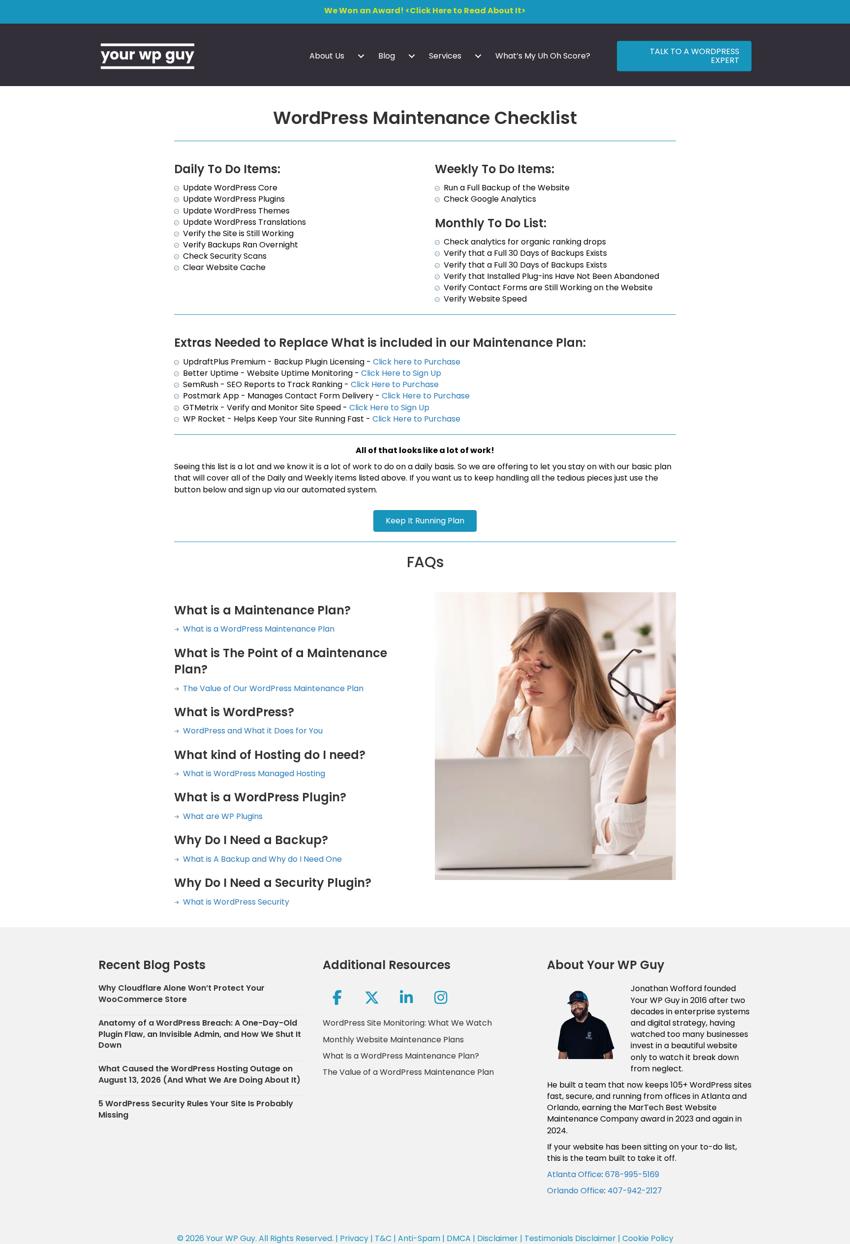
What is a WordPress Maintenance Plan (257, 629)
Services (445, 55)
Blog (386, 55)
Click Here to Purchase (395, 384)
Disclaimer (497, 1238)
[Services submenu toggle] (478, 56)
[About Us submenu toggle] (361, 56)
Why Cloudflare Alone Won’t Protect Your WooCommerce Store (181, 993)
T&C (383, 1238)
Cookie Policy (647, 1238)
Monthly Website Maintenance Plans (393, 1039)
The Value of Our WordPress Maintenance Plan (271, 688)
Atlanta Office (574, 1174)
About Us (326, 55)
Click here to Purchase (416, 361)
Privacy (354, 1238)
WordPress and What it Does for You (252, 730)
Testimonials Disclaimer (570, 1238)
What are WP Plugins (222, 816)
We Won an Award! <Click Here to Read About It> (425, 10)
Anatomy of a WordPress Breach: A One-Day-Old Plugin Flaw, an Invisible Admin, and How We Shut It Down (199, 1034)
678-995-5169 (632, 1174)
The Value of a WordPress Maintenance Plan (408, 1072)
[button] (337, 997)
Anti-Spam (419, 1238)
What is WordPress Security (235, 902)
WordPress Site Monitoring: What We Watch (407, 1023)
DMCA (459, 1238)
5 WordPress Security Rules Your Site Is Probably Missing (195, 1109)
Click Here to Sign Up (401, 373)
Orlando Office (575, 1190)
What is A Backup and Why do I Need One (261, 859)
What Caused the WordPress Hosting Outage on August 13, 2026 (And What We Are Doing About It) (199, 1074)
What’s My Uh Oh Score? (542, 55)
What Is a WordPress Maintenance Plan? (401, 1056)
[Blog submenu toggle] (412, 56)
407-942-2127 (634, 1190)
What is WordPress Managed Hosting (252, 773)
